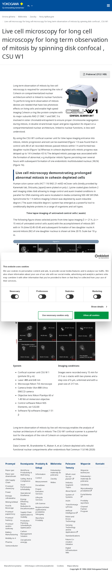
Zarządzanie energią (25, 541)
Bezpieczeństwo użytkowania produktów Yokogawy (42, 510)
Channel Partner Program (84, 508)
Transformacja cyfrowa (72, 505)
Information (40, 474)
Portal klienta (86, 494)
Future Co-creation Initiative (70, 541)
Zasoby (33, 16)
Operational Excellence (25, 494)
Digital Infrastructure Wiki (71, 550)
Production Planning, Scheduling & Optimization (25, 524)
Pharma (8, 542)
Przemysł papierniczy (10, 512)
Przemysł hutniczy (9, 518)
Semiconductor (11, 545)
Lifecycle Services (39, 498)
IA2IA (68, 500)
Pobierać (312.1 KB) (96, 74)
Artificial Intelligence (70, 511)
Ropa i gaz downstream (10, 475)
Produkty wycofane (85, 501)
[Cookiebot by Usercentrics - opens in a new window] (97, 257)
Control (39, 478)
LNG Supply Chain (10, 481)
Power (8, 492)
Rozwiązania (27, 463)
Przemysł (10, 463)
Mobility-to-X (10, 538)
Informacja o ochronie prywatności (39, 566)
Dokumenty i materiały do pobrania (56, 472)
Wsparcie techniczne (85, 471)
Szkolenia (85, 484)
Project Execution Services (40, 491)
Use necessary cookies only (55, 315)
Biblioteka (22, 16)
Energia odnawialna (10, 497)
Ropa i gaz (9, 470)
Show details (97, 306)
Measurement (41, 481)
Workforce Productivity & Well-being (26, 472)
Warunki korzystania (12, 566)
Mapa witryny (72, 566)
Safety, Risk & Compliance (26, 479)
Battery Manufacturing (11, 533)
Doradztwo (40, 485)
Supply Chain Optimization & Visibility (26, 514)
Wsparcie (85, 463)
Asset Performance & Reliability (25, 487)
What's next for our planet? (70, 476)
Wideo (53, 482)
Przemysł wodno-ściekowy (9, 526)
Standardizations (73, 535)
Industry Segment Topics (69, 484)
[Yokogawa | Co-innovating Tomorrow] (13, 5)
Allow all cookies (91, 315)
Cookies (60, 566)
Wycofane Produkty (40, 519)
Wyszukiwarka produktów (87, 489)
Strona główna (8, 16)
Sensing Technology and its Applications (71, 528)
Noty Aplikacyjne (46, 16)
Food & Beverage (9, 506)
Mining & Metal (11, 502)
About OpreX (71, 491)
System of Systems (70, 495)
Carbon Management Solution (26, 533)
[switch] (42, 296)
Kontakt (100, 463)
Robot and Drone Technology (70, 518)
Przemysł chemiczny (9, 487)
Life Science (40, 503)
